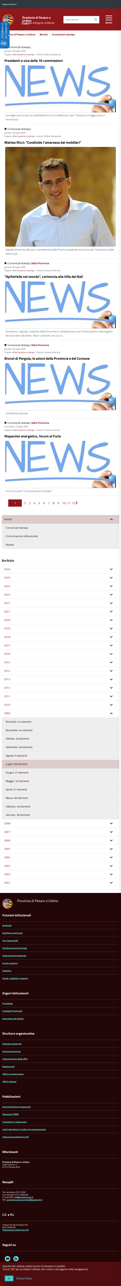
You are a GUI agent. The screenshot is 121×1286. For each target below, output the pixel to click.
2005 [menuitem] (7, 849)
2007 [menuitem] (7, 832)
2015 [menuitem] (7, 662)
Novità (44, 34)
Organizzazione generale (14, 955)
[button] (111, 519)
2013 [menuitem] (7, 679)
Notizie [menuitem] (10, 545)
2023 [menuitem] (7, 595)
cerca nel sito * (72, 19)
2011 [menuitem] (7, 696)
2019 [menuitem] (7, 628)
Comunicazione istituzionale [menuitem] (22, 536)
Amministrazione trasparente (16, 1106)
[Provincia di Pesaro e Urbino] (7, 20)
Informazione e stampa (23, 54)
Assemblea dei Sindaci (13, 1018)
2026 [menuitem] (7, 569)
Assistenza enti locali (12, 933)
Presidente (7, 1003)
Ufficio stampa (9, 1081)
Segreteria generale (12, 1043)
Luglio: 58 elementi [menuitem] (16, 764)
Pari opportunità (10, 940)
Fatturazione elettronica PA (15, 1230)
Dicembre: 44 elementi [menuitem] (18, 722)
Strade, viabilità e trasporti (15, 978)
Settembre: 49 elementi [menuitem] (19, 747)
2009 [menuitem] (7, 713)
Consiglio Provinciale (12, 1011)
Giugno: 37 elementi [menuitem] (17, 773)
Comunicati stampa (63, 34)
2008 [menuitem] (7, 823)
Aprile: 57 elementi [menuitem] (16, 789)
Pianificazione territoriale (14, 948)
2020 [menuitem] (7, 620)
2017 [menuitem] (7, 645)
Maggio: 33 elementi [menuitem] (17, 781)
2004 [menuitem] (7, 857)
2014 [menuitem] (7, 671)
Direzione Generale (11, 1051)
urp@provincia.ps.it (23, 1197)
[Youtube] (7, 1259)
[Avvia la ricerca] (95, 19)
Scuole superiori (10, 963)
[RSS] (16, 1259)
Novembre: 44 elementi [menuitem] (19, 730)
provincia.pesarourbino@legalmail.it (24, 1200)
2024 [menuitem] (7, 586)
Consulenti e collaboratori (14, 1122)
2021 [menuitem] (7, 611)
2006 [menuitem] (7, 840)
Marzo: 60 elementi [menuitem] (17, 798)
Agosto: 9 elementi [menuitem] (16, 756)
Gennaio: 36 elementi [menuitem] (18, 815)
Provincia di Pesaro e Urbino (36, 19)
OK (9, 1278)
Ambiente (7, 925)
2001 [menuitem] (7, 883)
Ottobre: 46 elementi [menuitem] (17, 739)
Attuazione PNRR (10, 1114)
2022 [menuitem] (7, 603)
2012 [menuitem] (7, 688)
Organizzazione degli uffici (15, 1059)
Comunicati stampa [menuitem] (17, 528)
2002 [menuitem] (7, 874)
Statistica (6, 970)
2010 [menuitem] (7, 705)
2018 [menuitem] (7, 637)
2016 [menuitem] (7, 654)
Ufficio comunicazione (13, 1074)
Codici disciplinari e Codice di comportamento (24, 1129)
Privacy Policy (24, 1278)
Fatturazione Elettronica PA (15, 1137)
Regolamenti (8, 1066)
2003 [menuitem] (7, 866)
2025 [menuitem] (7, 578)
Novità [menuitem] (8, 519)
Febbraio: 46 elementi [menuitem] (18, 806)
